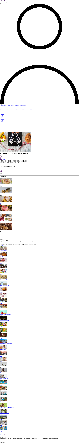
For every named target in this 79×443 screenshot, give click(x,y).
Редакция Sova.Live (4, 159)
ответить (2, 242)
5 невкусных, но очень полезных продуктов (5, 193)
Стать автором (1, 106)
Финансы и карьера (9, 109)
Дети (30, 109)
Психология (6, 105)
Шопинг (25, 105)
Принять (1, 442)
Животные (14, 109)
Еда (1, 113)
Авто (27, 109)
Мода (12, 109)
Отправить (1, 239)
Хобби (23, 105)
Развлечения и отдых (12, 105)
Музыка (1, 105)
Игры (35, 109)
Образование (3, 105)
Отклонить (4, 442)
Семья (17, 105)
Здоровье (3, 109)
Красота (1, 109)
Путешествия (9, 105)
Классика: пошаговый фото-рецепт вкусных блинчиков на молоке (7, 184)
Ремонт (16, 105)
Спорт (18, 105)
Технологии (21, 105)
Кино (36, 109)
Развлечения (38, 109)
